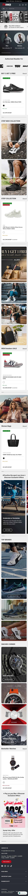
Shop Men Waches (9, 679)
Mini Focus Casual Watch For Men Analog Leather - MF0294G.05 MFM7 (13, 778)
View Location (6, 861)
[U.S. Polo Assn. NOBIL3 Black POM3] (13, 88)
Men (7, 46)
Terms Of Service (11, 891)
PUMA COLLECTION (9, 575)
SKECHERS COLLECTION (14, 617)
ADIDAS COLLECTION (9, 638)
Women (19, 46)
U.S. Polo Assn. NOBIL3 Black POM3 (12, 102)
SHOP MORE (7, 530)
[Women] (19, 38)
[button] (22, 4)
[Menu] (25, 4)
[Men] (7, 38)
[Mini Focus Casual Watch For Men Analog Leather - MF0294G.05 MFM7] (13, 763)
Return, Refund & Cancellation (7, 892)
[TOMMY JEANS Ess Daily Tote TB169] (13, 440)
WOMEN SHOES (8, 300)
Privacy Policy (4, 891)
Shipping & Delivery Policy (20, 891)
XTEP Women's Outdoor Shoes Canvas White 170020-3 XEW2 (12, 227)
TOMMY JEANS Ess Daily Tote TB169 (12, 454)
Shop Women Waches (9, 742)
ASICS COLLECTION (14, 596)
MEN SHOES (7, 321)
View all (25, 73)
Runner (5, 889)
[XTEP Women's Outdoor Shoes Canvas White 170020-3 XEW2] (13, 213)
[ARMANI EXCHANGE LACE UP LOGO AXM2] (13, 363)
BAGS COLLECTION (19, 342)
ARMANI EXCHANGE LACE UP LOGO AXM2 (12, 377)
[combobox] (14, 8)
